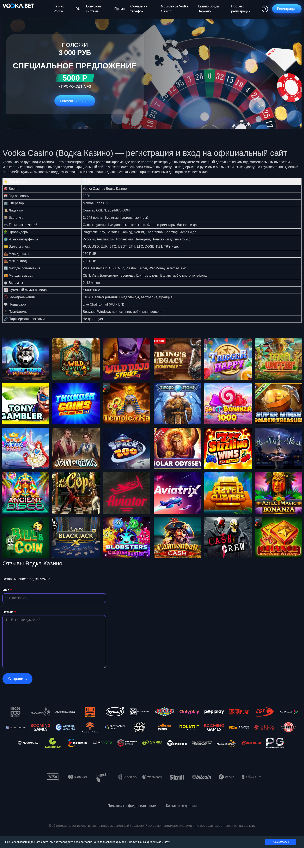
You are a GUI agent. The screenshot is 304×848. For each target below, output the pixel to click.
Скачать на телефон (138, 9)
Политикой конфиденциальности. (150, 841)
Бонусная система (93, 9)
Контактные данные (181, 805)
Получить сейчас (74, 101)
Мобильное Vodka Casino (174, 9)
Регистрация (287, 9)
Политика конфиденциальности (132, 805)
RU (77, 9)
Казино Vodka (59, 9)
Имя (5, 590)
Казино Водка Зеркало (208, 9)
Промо (119, 9)
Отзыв (7, 612)
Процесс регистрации (240, 9)
